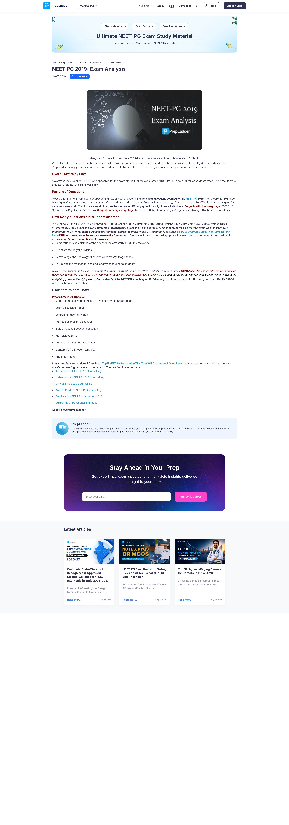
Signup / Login (235, 5)
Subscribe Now (190, 496)
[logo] (56, 6)
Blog (171, 5)
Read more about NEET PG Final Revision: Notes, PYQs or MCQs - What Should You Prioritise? (130, 599)
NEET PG (191, 198)
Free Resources (172, 26)
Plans (213, 5)
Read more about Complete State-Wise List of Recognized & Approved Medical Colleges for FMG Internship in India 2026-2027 (75, 599)
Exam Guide (142, 26)
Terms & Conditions (170, 819)
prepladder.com (99, 819)
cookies (138, 819)
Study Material (114, 26)
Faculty (160, 5)
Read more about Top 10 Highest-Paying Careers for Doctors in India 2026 (185, 599)
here (214, 819)
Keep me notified (81, 76)
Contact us (185, 5)
